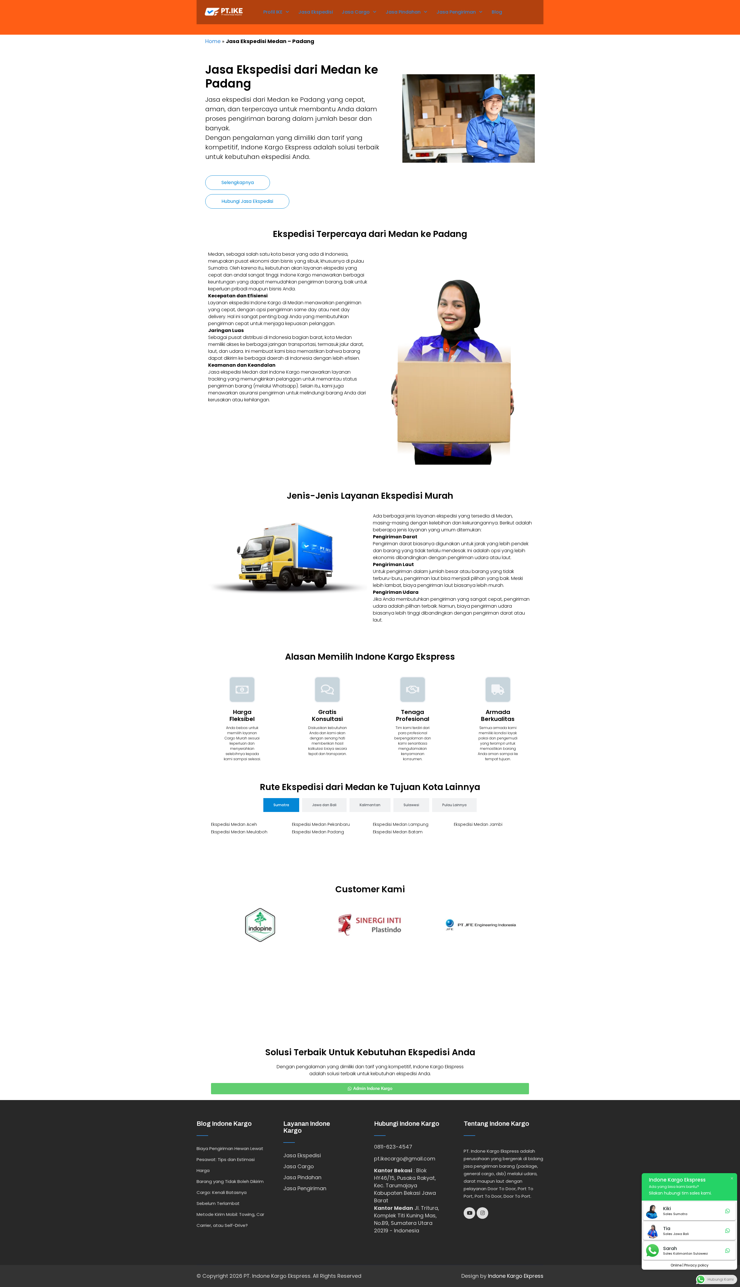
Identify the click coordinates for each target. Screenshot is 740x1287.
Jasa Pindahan (403, 12)
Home (213, 41)
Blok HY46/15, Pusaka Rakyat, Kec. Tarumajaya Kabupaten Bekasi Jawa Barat (405, 1185)
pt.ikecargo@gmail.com (404, 1158)
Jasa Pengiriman (456, 12)
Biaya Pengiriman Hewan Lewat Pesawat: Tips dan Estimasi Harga (230, 1159)
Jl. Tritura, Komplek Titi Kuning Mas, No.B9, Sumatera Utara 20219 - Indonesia (406, 1219)
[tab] (281, 805)
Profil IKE (272, 12)
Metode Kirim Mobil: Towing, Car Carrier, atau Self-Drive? (230, 1219)
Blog (497, 12)
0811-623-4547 (393, 1146)
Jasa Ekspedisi (315, 12)
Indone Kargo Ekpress (515, 1275)
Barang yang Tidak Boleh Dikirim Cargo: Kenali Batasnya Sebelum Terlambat (230, 1192)
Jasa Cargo (356, 12)
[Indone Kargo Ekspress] (223, 11)
